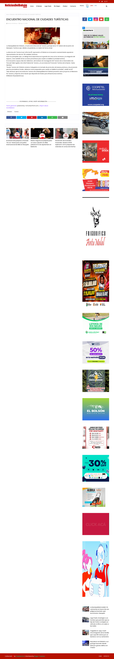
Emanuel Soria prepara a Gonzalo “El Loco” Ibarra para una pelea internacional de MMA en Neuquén (17, 142)
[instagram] (105, 1)
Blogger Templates (39, 656)
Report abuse (44, 105)
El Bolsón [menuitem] (39, 6)
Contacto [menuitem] (73, 6)
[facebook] (99, 1)
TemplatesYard (20, 656)
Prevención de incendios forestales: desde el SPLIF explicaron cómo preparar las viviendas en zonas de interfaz (65, 144)
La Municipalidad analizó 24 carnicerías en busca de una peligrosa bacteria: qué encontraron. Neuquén (99, 610)
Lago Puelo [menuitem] (48, 6)
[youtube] (101, 19)
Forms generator (11, 105)
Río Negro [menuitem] (57, 6)
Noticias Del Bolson (12, 23)
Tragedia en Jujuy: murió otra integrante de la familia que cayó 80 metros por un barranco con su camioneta (99, 634)
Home (100, 656)
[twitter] (102, 1)
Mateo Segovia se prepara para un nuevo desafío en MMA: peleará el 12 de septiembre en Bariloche (41, 144)
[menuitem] (88, 5)
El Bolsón (12, 14)
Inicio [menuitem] (32, 6)
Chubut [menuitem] (65, 6)
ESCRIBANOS (10, 108)
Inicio (7, 14)
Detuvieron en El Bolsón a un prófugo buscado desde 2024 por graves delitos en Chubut (99, 644)
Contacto (106, 656)
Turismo (16, 111)
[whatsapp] (106, 19)
